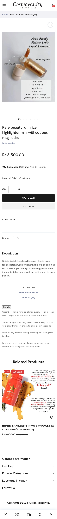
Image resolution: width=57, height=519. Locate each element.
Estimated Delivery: (17, 166)
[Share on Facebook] (13, 238)
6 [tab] (37, 119)
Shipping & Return (28, 292)
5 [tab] (34, 119)
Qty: (4, 189)
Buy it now (28, 206)
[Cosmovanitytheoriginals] (27, 5)
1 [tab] (19, 119)
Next (51, 407)
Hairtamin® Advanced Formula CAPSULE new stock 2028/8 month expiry (28, 427)
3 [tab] (26, 119)
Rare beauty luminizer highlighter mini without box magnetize (25, 132)
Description (28, 287)
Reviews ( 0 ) (28, 297)
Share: (5, 238)
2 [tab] (23, 119)
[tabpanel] (28, 67)
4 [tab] (30, 119)
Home (5, 14)
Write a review (8, 143)
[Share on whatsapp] (18, 238)
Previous (5, 407)
